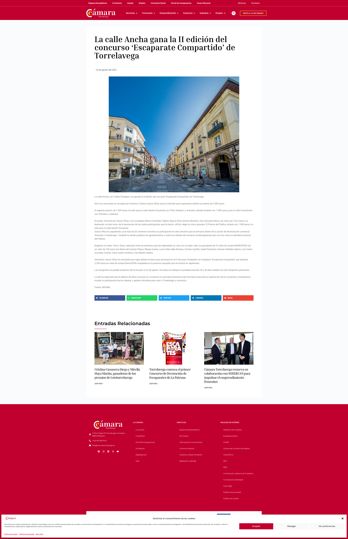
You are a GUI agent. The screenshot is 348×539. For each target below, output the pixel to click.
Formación (184, 436)
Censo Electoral (203, 3)
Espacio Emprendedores (189, 430)
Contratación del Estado (233, 480)
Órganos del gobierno (97, 3)
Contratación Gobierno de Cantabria (238, 473)
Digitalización (141, 455)
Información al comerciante (190, 442)
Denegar (291, 526)
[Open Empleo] (225, 13)
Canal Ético (140, 436)
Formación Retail (158, 3)
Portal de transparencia (181, 3)
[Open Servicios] (137, 13)
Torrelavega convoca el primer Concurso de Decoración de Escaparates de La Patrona (170, 373)
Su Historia (140, 448)
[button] (342, 518)
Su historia (117, 3)
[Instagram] (103, 452)
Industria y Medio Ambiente (190, 455)
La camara (140, 430)
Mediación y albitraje (187, 461)
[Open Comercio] (194, 13)
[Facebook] (99, 452)
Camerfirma (228, 455)
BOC (225, 461)
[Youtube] (118, 452)
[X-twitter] (113, 452)
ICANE (226, 442)
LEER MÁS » (98, 384)
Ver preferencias (327, 526)
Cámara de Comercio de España (236, 448)
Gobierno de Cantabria (232, 430)
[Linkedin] (108, 452)
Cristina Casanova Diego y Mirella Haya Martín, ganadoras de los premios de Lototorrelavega (117, 373)
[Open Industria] (210, 13)
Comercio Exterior (186, 448)
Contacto (255, 3)
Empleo (142, 3)
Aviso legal (39, 534)
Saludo (130, 3)
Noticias (242, 3)
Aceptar (256, 526)
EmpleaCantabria (230, 436)
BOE (225, 467)
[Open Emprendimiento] (178, 13)
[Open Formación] (154, 13)
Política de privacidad (26, 534)
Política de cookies (11, 534)
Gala (137, 461)
